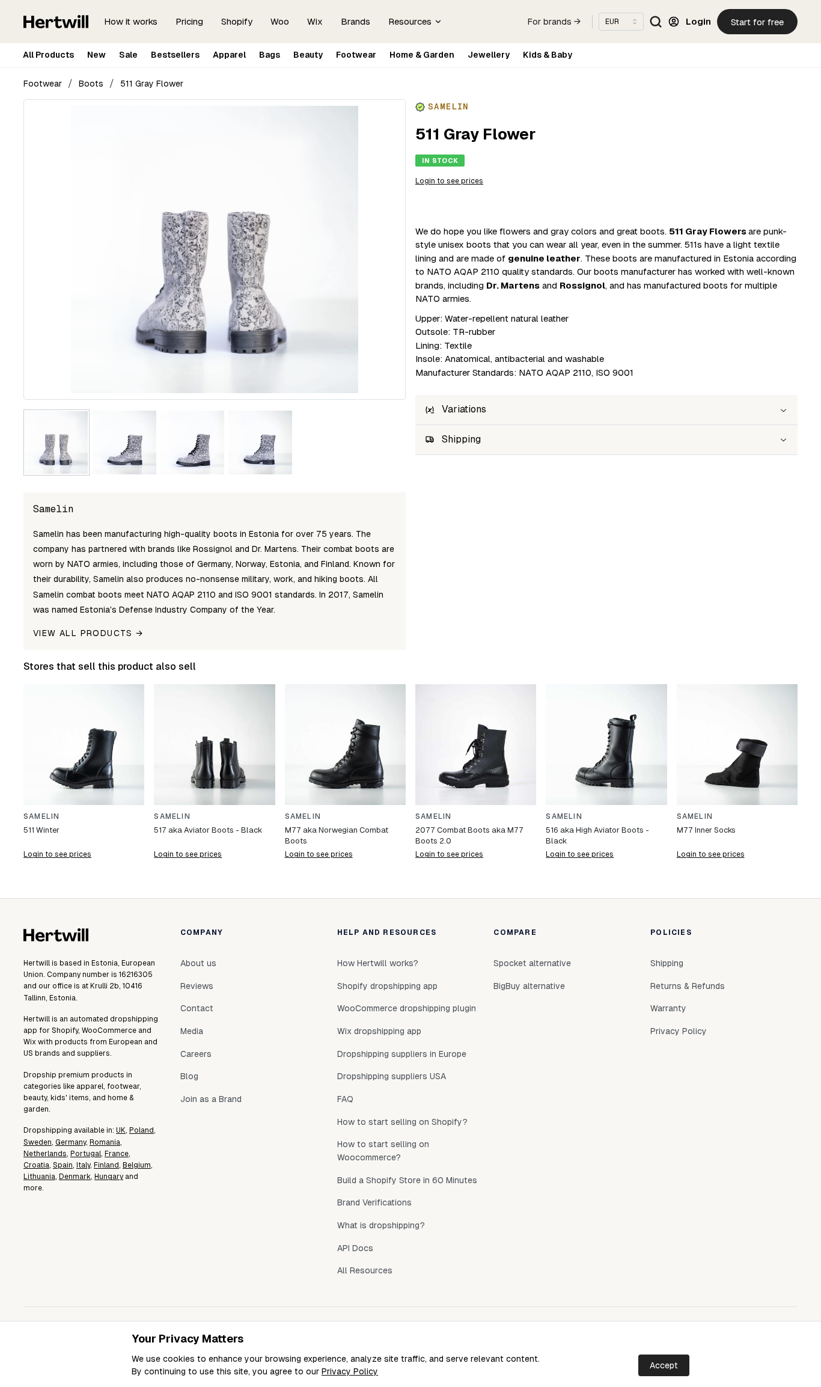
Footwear (356, 55)
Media (191, 1031)
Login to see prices (449, 181)
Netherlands (45, 1154)
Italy (83, 1165)
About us (198, 963)
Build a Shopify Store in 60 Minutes (407, 1180)
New (96, 55)
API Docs (355, 1248)
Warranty (668, 1008)
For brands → (554, 21)
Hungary (108, 1176)
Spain (63, 1165)
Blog (189, 1076)
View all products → (88, 633)
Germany (70, 1142)
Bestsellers (175, 55)
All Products (48, 55)
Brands (355, 21)
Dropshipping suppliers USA (391, 1076)
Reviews (196, 986)
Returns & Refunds (687, 986)
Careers (196, 1054)
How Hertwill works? (377, 963)
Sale (128, 55)
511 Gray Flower (151, 83)
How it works (130, 21)
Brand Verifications (374, 1202)
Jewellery (489, 55)
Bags (269, 55)
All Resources (364, 1270)
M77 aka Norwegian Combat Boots (336, 835)
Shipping (666, 963)
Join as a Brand (211, 1099)
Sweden (37, 1142)
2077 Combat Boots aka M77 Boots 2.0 (469, 835)
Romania (105, 1142)
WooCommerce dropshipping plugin (406, 1008)
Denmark (75, 1176)
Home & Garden (421, 55)
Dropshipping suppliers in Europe (401, 1054)
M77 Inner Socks (706, 829)
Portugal (85, 1154)
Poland (141, 1130)
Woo (279, 21)
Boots (91, 83)
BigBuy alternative (529, 986)
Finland (106, 1165)
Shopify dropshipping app (387, 986)
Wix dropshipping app (379, 1031)
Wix (315, 21)
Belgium (137, 1165)
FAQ (345, 1099)
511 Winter (41, 829)
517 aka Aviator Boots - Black (208, 829)
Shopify (236, 21)
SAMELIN (41, 816)
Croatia (36, 1165)
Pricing (189, 21)
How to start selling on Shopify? (402, 1122)
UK (121, 1130)
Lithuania (39, 1176)
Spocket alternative (532, 963)
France (117, 1154)
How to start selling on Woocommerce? (383, 1150)
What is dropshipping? (381, 1225)
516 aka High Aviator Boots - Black (597, 835)
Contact (196, 1008)
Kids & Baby (547, 55)
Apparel (229, 55)
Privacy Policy (350, 1371)
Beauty (308, 55)
